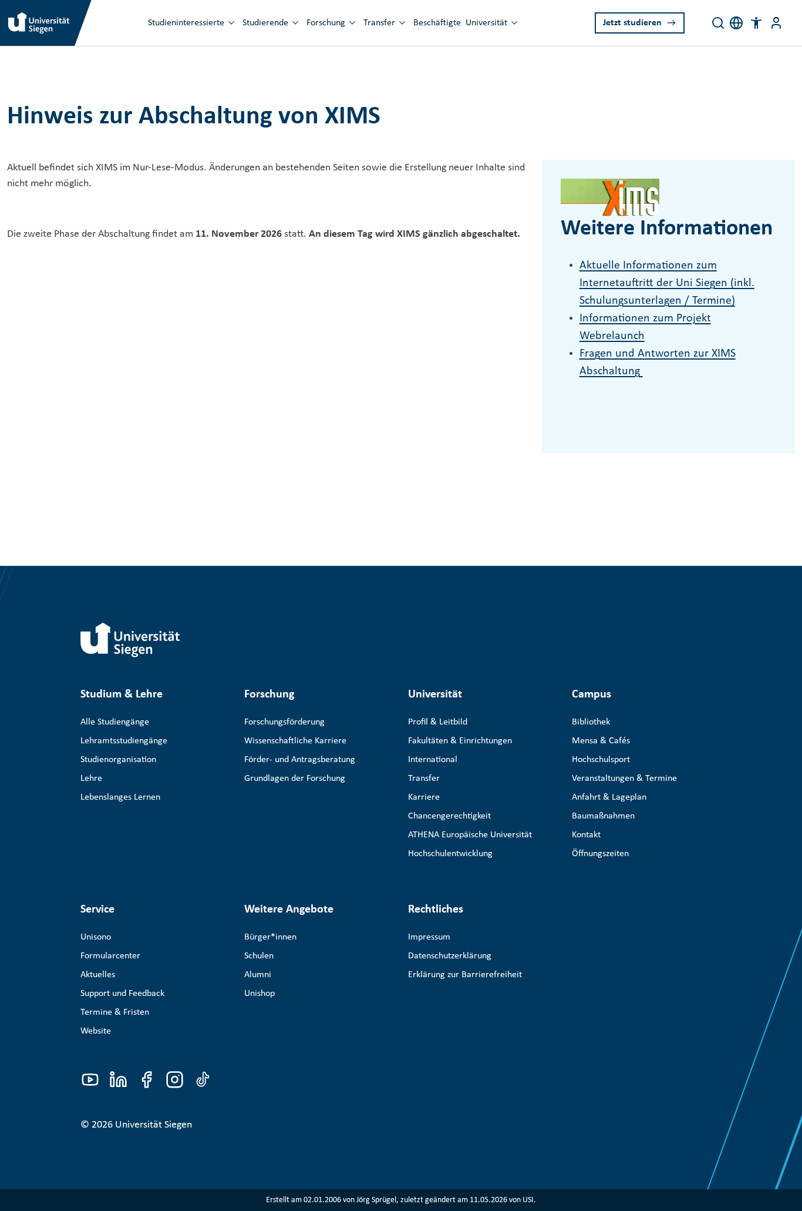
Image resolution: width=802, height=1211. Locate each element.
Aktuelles (97, 974)
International (432, 759)
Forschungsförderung (284, 722)
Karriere (424, 797)
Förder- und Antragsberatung (299, 759)
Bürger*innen (270, 937)
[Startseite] (130, 640)
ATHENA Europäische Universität (470, 835)
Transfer (379, 23)
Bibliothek (591, 722)
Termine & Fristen (114, 1012)
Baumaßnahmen (603, 816)
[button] (756, 23)
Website (95, 1031)
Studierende (265, 23)
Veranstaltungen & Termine (624, 778)
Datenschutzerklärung (449, 956)
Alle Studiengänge (114, 722)
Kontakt (586, 835)
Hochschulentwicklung (450, 853)
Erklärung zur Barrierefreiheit (465, 974)
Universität (486, 23)
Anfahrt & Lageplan (609, 797)
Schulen (259, 956)
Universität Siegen (153, 1125)
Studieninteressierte (186, 23)
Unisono (95, 937)
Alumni (257, 974)
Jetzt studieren (632, 23)
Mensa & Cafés (601, 741)
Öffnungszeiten (600, 853)
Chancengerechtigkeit (449, 816)
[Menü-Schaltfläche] (776, 23)
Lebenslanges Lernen (120, 797)
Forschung (325, 23)
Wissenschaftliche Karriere (295, 741)
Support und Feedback (122, 993)
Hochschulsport (601, 759)
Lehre (91, 778)
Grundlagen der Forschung (294, 778)
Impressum (429, 937)
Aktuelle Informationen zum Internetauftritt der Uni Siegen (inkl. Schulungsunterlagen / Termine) (666, 283)
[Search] (718, 23)
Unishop (259, 993)
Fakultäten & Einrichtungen (460, 741)
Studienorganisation (118, 759)
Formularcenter (110, 956)
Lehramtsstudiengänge (123, 741)
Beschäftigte (437, 23)
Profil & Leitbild (437, 722)
